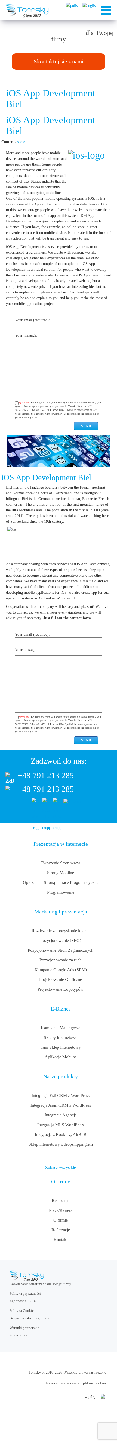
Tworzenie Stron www (60, 863)
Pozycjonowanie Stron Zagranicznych (60, 950)
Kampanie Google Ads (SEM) (61, 969)
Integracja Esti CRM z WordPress (61, 1095)
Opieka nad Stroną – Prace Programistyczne (60, 882)
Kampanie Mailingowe (60, 1027)
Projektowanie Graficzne (60, 979)
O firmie (60, 1220)
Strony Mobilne (60, 872)
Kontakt (60, 1239)
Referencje (60, 1230)
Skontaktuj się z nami (59, 61)
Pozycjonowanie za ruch (60, 960)
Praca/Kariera (60, 1210)
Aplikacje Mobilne (61, 1057)
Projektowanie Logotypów (61, 989)
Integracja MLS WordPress (60, 1124)
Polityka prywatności (25, 1294)
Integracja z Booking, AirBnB (61, 1134)
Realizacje (60, 1200)
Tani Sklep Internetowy (61, 1047)
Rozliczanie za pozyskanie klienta (61, 930)
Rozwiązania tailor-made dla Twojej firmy (40, 1284)
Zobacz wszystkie (60, 1167)
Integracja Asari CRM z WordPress (60, 1105)
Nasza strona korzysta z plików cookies (76, 1383)
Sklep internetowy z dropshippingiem (61, 1144)
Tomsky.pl (37, 1372)
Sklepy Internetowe (60, 1037)
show (21, 142)
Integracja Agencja (61, 1115)
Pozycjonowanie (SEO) (60, 940)
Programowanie (60, 892)
